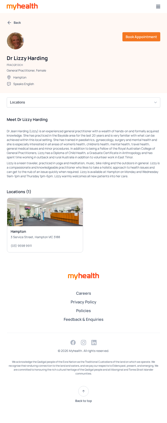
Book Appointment (141, 36)
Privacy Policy (83, 301)
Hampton (19, 77)
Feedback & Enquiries (84, 319)
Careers (83, 293)
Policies (83, 310)
